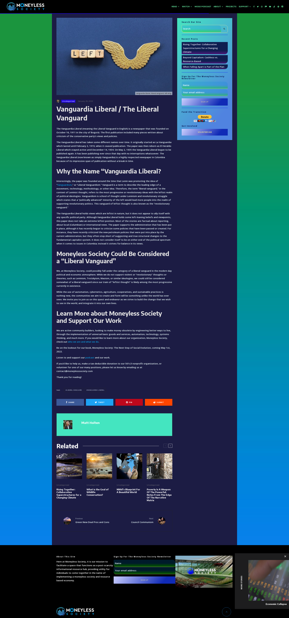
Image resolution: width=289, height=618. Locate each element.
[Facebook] (254, 6)
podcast (89, 357)
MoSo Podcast (203, 6)
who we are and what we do (83, 341)
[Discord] (282, 6)
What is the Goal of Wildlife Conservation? (98, 492)
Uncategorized (68, 101)
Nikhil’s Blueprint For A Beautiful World (128, 490)
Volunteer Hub (205, 132)
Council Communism (142, 520)
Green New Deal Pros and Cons (92, 520)
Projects (231, 6)
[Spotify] (278, 6)
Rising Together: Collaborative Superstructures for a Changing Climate (68, 493)
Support (244, 6)
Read (174, 6)
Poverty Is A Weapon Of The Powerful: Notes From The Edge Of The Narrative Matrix (159, 495)
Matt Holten (90, 422)
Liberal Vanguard (74, 390)
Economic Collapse (276, 604)
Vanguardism (64, 184)
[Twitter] (258, 6)
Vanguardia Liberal (96, 390)
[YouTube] (270, 6)
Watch (186, 6)
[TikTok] (274, 6)
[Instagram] (262, 6)
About (217, 6)
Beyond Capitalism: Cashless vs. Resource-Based (200, 59)
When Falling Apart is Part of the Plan (203, 66)
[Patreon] (266, 6)
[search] (224, 28)
